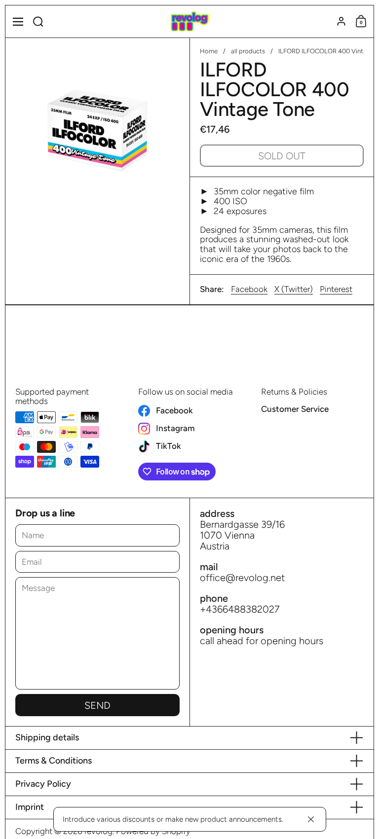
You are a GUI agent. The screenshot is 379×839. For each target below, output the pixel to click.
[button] (38, 21)
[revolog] (189, 21)
